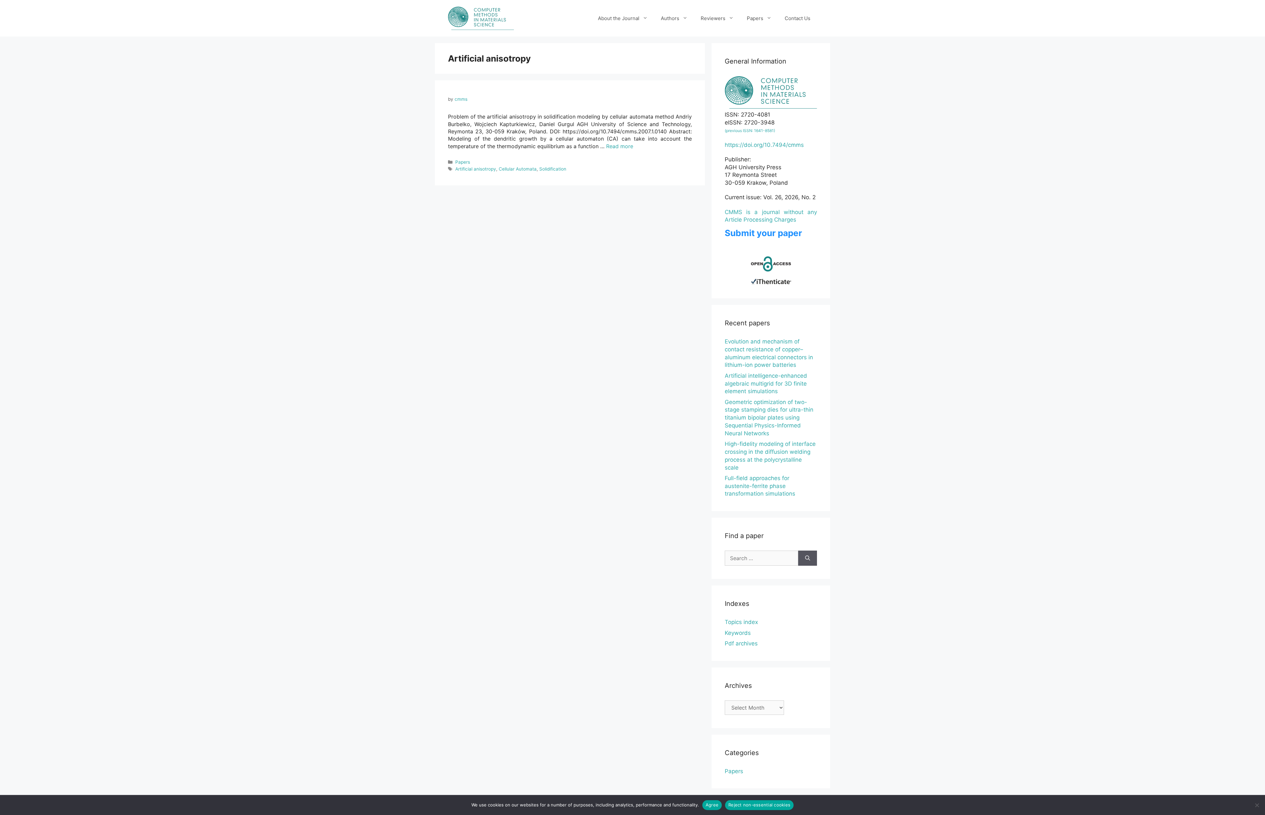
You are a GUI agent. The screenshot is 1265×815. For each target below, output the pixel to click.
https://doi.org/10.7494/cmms (764, 145)
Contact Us (797, 18)
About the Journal (618, 18)
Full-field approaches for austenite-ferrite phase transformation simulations (760, 486)
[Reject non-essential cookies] (1256, 805)
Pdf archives (741, 643)
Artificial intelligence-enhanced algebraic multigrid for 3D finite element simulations (766, 383)
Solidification (552, 169)
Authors (670, 18)
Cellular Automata (518, 169)
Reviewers (713, 18)
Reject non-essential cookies (759, 804)
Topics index (741, 622)
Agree (712, 804)
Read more (619, 146)
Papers (755, 18)
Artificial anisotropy (475, 169)
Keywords (738, 633)
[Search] (807, 558)
